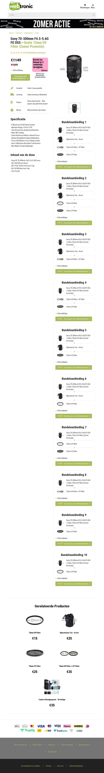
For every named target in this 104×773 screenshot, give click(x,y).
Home (11, 33)
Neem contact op (20, 745)
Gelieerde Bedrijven (76, 766)
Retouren (51, 745)
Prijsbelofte (52, 752)
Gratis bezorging (67, 745)
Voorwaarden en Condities (30, 766)
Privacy (48, 766)
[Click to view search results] (94, 16)
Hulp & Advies (37, 745)
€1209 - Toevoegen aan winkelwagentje (72, 271)
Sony (37, 33)
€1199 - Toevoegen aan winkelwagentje (72, 367)
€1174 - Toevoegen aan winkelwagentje (72, 544)
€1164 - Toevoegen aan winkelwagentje (72, 584)
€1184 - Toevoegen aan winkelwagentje (72, 504)
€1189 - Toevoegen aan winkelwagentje (72, 416)
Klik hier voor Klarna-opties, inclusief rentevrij (40, 75)
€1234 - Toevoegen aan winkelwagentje (72, 167)
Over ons (60, 766)
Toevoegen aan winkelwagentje (20, 77)
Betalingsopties (84, 745)
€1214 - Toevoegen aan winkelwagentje (72, 223)
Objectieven (28, 33)
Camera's (19, 33)
